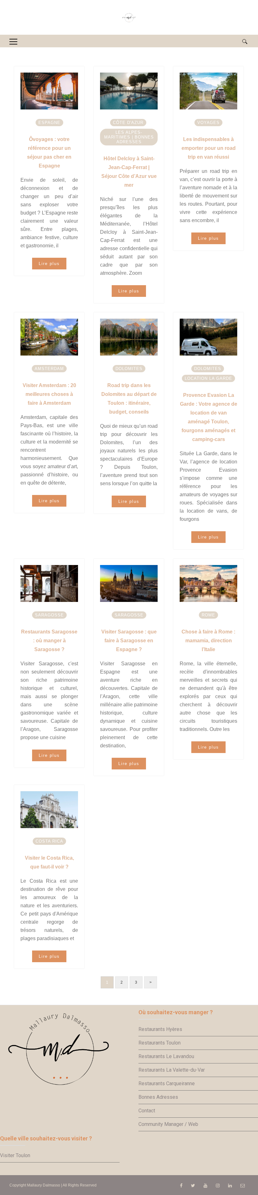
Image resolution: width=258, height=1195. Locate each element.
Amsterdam (49, 368)
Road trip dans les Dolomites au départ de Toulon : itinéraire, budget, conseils (129, 399)
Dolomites (129, 368)
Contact (146, 1111)
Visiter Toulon (15, 1155)
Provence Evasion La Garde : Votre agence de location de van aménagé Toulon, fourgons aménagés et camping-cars (208, 417)
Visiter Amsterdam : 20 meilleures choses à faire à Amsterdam (49, 394)
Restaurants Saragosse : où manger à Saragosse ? (49, 640)
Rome (208, 615)
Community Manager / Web (168, 1124)
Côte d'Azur (128, 122)
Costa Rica (49, 841)
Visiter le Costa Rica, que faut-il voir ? (49, 862)
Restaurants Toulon (159, 1043)
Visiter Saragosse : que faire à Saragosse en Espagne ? (129, 640)
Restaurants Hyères (160, 1029)
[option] (49, 91)
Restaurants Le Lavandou (166, 1056)
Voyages (208, 122)
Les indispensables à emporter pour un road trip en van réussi (209, 148)
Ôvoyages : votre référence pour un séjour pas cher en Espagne (49, 152)
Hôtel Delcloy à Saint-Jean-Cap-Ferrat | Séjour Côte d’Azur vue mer (129, 172)
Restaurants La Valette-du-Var (171, 1070)
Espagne (49, 122)
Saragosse (49, 615)
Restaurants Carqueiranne (166, 1083)
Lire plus (49, 263)
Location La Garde (208, 378)
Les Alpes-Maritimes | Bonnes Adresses (129, 137)
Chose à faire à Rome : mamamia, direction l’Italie (208, 640)
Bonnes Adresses (158, 1097)
